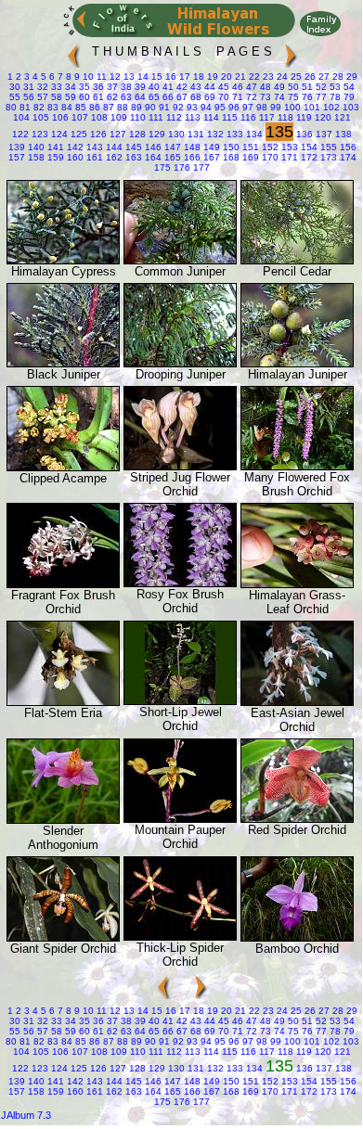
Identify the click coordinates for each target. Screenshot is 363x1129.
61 (97, 97)
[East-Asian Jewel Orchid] (297, 702)
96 (233, 107)
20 (225, 76)
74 (278, 97)
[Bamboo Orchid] (297, 937)
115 (228, 117)
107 (78, 117)
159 (54, 157)
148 (191, 147)
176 (180, 167)
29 (350, 76)
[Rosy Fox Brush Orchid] (180, 583)
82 (38, 107)
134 (253, 134)
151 (249, 147)
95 (219, 107)
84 (65, 107)
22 (253, 76)
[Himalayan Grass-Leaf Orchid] (297, 584)
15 (155, 76)
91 (163, 107)
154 (308, 147)
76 (306, 97)
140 (35, 147)
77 (320, 97)
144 (113, 147)
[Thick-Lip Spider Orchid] (180, 936)
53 (334, 87)
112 (172, 117)
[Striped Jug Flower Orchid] (180, 466)
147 (171, 147)
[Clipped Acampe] (63, 467)
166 (191, 157)
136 (303, 134)
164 (152, 157)
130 (175, 134)
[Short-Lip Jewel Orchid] (180, 701)
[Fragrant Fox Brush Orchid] (63, 584)
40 (153, 87)
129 (155, 134)
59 (69, 97)
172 (308, 157)
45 (222, 87)
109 (117, 117)
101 (310, 107)
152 (269, 147)
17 (183, 76)
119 (302, 117)
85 (79, 107)
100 (291, 107)
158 (35, 157)
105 (39, 117)
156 (347, 147)
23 (267, 76)
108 (98, 117)
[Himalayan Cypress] (63, 260)
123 (38, 134)
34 (69, 87)
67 (181, 97)
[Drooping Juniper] (180, 363)
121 (341, 117)
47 (250, 87)
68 (194, 97)
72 (250, 97)
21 (239, 76)
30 (14, 87)
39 (139, 87)
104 (21, 117)
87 (107, 107)
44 (208, 87)
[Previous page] (73, 51)
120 (321, 117)
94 (205, 107)
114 (210, 117)
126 (97, 134)
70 (222, 97)
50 (292, 87)
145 (132, 147)
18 (197, 76)
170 (269, 157)
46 (236, 87)
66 (167, 97)
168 (230, 157)
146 (152, 147)
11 (100, 76)
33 (55, 87)
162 (113, 157)
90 (149, 107)
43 (194, 87)
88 (121, 107)
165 (171, 157)
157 (16, 157)
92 (177, 107)
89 (135, 107)
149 (210, 147)
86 (93, 107)
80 (11, 107)
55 (14, 97)
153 (288, 147)
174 (347, 157)
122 (20, 134)
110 (136, 117)
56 (27, 97)
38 (125, 87)
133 (233, 134)
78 (334, 97)
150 (230, 147)
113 (191, 117)
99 (274, 107)
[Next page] (290, 51)
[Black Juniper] (63, 363)
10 (87, 76)
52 (320, 87)
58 (55, 97)
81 (24, 107)
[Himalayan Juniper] (297, 363)
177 (200, 167)
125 (77, 134)
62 (111, 97)
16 (169, 76)
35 (83, 87)
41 (167, 87)
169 (249, 157)
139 (16, 147)
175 (162, 167)
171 (288, 157)
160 (74, 157)
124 (58, 134)
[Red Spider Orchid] (297, 819)
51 (306, 87)
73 (264, 97)
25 (295, 76)
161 (93, 157)
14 (142, 76)
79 (348, 97)
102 (330, 107)
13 (128, 76)
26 (309, 76)
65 (153, 97)
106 (59, 117)
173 (327, 157)
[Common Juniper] (180, 260)
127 (116, 134)
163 (132, 157)
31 (27, 87)
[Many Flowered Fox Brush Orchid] (297, 466)
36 (97, 87)
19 (211, 76)
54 (348, 87)
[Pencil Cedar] (297, 260)
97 (246, 107)
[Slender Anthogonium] (63, 820)
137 (322, 134)
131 (194, 134)
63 (125, 97)
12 (114, 76)
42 (181, 87)
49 (278, 87)
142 (74, 147)
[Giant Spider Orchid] (63, 937)
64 (139, 97)
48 (264, 87)
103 (349, 107)
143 (93, 147)
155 (327, 147)
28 (337, 76)
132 (214, 134)
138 (342, 134)
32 (41, 87)
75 (292, 97)
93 (191, 107)
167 (210, 157)
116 (247, 117)
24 (281, 76)
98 (260, 107)
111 (154, 117)
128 (136, 134)
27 (323, 76)
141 (54, 147)
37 (111, 87)
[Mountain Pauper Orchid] (180, 819)
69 (208, 97)
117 (265, 117)
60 (83, 97)
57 (41, 97)
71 (236, 97)
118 (284, 117)
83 (51, 107)
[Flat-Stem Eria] (63, 702)
